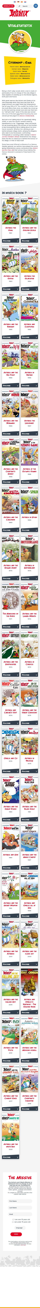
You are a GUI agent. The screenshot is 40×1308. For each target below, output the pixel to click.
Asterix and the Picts (11, 1049)
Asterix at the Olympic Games (29, 470)
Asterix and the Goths (11, 277)
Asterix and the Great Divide (11, 807)
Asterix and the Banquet (11, 325)
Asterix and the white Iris (11, 1145)
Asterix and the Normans (11, 421)
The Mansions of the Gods (10, 614)
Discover (6, 241)
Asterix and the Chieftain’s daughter (29, 1098)
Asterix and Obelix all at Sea (29, 905)
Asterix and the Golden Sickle (29, 229)
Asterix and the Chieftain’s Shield (11, 471)
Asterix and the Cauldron (11, 518)
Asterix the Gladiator (29, 277)
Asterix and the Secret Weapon (11, 904)
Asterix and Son (10, 855)
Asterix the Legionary (29, 421)
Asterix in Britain (29, 373)
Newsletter (8, 6)
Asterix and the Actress (11, 952)
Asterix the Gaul (10, 229)
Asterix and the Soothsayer (11, 663)
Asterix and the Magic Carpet (29, 856)
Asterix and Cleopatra (29, 325)
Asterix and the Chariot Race (11, 1097)
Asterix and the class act (29, 952)
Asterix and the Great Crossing (29, 711)
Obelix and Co (10, 758)
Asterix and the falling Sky (11, 1000)
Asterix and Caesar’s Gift (10, 711)
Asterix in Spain (29, 517)
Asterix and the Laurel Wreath (29, 614)
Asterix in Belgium (29, 759)
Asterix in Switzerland (29, 566)
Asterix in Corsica (29, 663)
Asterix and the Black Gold (29, 807)
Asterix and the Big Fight (11, 373)
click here (23, 1245)
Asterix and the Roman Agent (11, 566)
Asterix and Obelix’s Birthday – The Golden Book (29, 1003)
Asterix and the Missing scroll (29, 1049)
